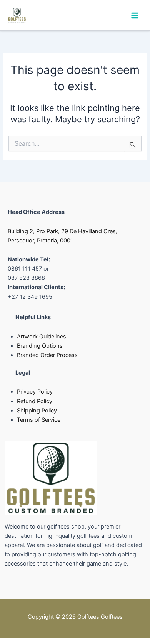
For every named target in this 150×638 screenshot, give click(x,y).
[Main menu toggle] (134, 15)
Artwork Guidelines (41, 336)
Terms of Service (38, 419)
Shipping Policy (37, 410)
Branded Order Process (47, 355)
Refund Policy (34, 401)
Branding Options (40, 345)
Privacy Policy (35, 391)
